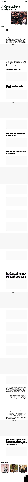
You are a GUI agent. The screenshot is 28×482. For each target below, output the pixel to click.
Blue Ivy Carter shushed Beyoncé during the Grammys (16, 273)
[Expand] (24, 475)
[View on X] (16, 76)
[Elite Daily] (3, 1)
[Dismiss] (26, 475)
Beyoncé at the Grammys (18, 36)
